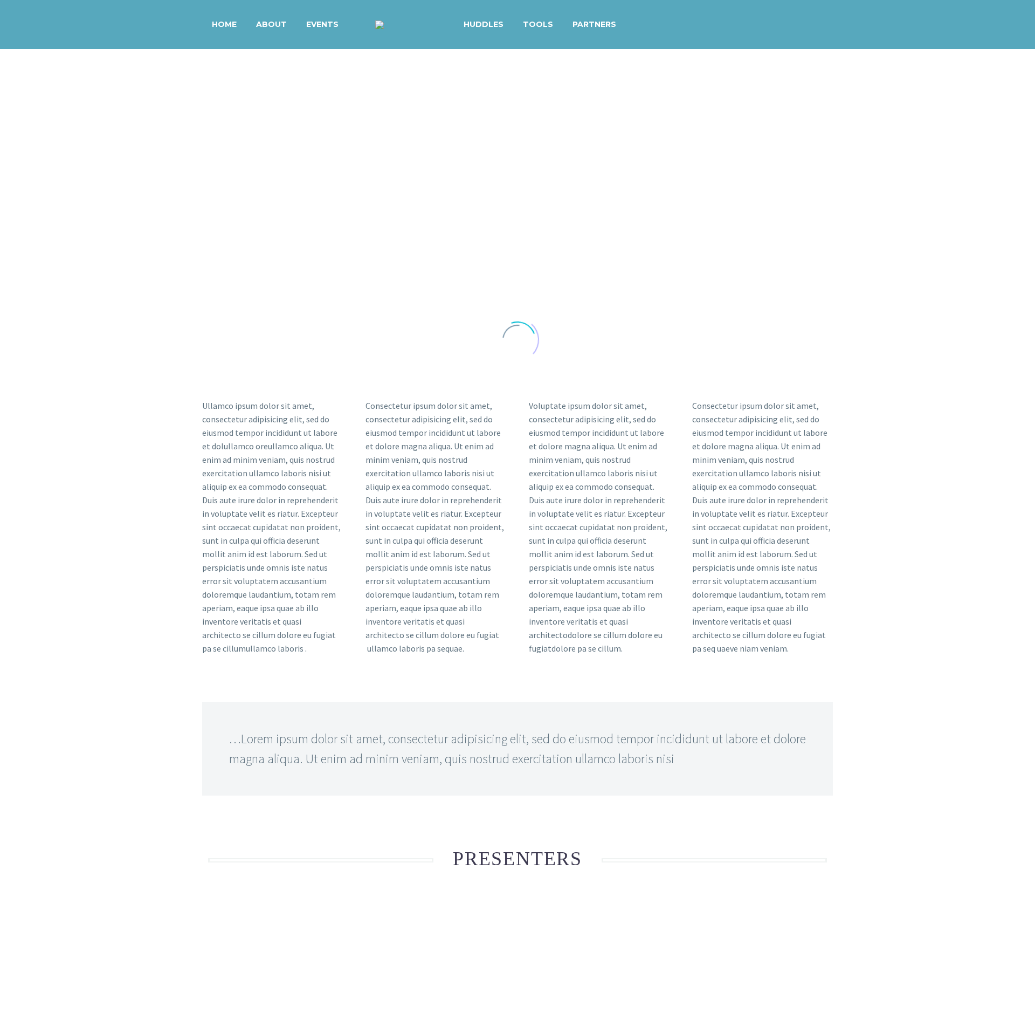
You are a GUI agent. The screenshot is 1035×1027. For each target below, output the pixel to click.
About (271, 24)
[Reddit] (287, 958)
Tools (538, 24)
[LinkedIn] (271, 958)
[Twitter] (224, 958)
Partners (594, 24)
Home (224, 24)
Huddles (483, 24)
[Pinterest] (240, 958)
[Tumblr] (256, 958)
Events (322, 24)
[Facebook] (209, 958)
